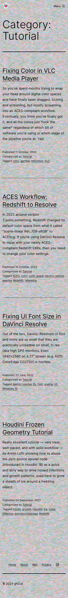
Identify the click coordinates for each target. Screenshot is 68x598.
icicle (52, 509)
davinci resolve (54, 275)
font (40, 384)
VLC (47, 161)
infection (7, 513)
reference (37, 161)
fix (34, 384)
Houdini (37, 509)
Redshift (18, 280)
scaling (48, 384)
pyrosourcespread (26, 513)
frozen (17, 509)
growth (26, 509)
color (16, 161)
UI (55, 384)
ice (45, 509)
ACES (16, 275)
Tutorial (27, 156)
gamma (25, 161)
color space (36, 275)
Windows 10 (9, 388)
